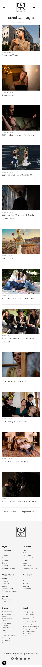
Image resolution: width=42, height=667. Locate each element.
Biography (5, 560)
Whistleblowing (29, 631)
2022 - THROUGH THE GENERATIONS (18, 299)
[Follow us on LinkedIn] (20, 659)
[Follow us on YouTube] (24, 659)
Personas (26, 581)
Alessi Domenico (8, 612)
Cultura (25, 578)
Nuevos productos (30, 558)
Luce (4, 553)
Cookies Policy (28, 614)
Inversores (6, 601)
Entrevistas (6, 640)
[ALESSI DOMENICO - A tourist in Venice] (21, 38)
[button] (4, 663)
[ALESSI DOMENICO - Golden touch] (21, 78)
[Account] (38, 7)
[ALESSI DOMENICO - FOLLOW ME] (21, 241)
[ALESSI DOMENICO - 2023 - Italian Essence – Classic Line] (21, 118)
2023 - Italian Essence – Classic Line (18, 135)
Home (12, 22)
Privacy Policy (28, 612)
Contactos (5, 628)
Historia (5, 581)
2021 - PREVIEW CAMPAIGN (14, 382)
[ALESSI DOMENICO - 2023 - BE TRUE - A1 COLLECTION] (21, 158)
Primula (5, 565)
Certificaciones (7, 594)
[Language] (34, 7)
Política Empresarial (30, 624)
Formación (27, 583)
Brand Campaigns (7, 52)
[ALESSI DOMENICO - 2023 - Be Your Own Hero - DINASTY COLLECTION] (21, 197)
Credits (27, 655)
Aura (3, 558)
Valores (4, 586)
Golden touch (8, 95)
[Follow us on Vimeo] (28, 659)
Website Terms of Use (31, 626)
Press (4, 643)
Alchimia (5, 555)
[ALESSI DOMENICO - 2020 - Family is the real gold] (21, 444)
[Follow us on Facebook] (16, 659)
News (17, 22)
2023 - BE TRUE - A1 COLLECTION (17, 175)
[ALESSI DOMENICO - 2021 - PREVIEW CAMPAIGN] (21, 364)
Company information (31, 629)
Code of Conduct (29, 621)
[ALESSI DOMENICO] (21, 12)
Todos (25, 553)
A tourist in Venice (10, 55)
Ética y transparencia (9, 591)
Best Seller (27, 555)
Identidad (5, 583)
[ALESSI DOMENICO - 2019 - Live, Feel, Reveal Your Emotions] (21, 484)
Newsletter (6, 630)
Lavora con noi (28, 589)
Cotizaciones (7, 599)
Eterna (4, 563)
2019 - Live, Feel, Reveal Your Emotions (19, 502)
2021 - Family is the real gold (14, 422)
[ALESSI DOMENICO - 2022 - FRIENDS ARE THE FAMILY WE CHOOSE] (21, 321)
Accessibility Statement (27, 635)
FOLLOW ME (7, 259)
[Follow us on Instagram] (12, 659)
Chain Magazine (8, 638)
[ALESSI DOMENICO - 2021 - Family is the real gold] (21, 404)
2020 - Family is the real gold (15, 462)
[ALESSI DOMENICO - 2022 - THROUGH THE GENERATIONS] (21, 281)
